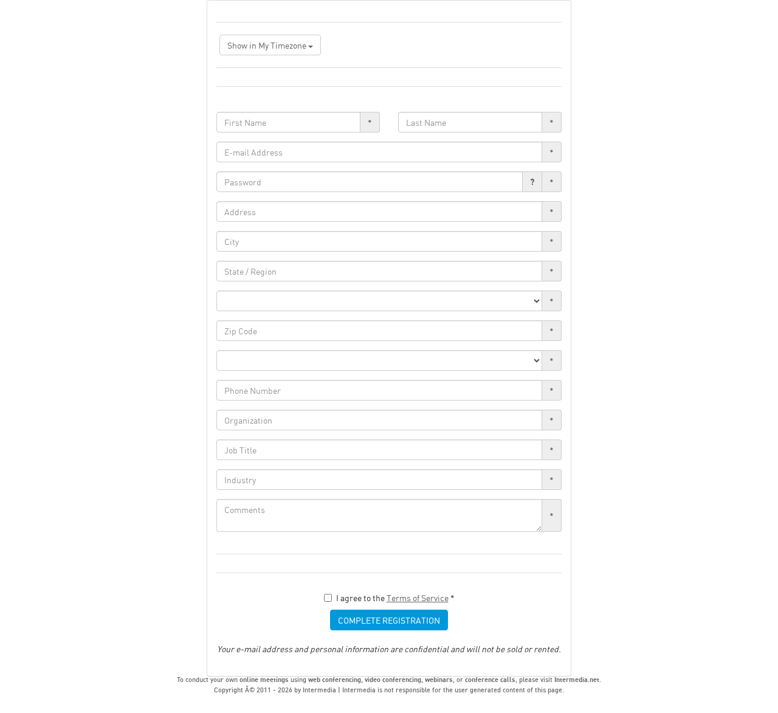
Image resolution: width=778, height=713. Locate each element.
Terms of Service (418, 597)
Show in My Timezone (267, 45)
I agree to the (395, 597)
